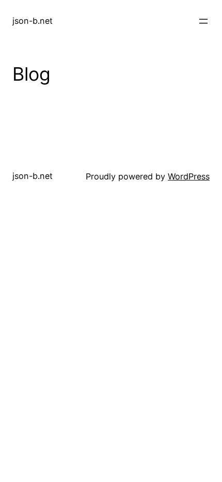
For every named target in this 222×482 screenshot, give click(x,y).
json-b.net (32, 21)
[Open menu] (203, 21)
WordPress (189, 176)
